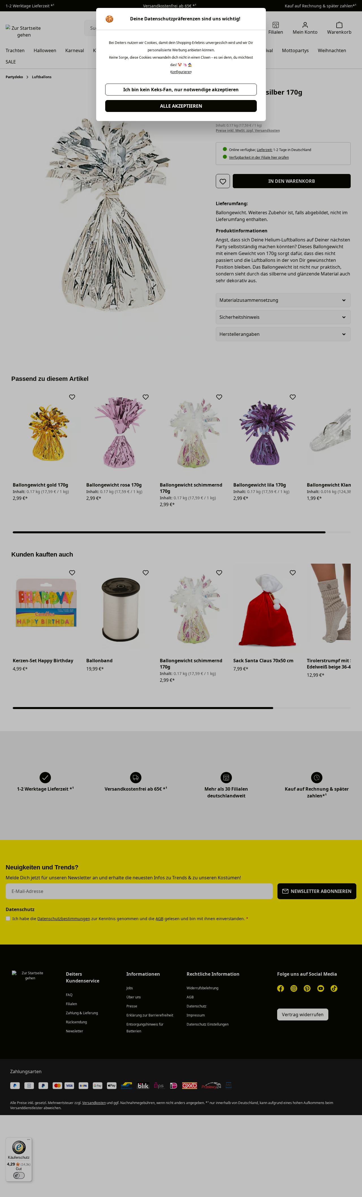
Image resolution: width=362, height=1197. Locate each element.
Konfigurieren (181, 72)
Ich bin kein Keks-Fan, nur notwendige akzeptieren (181, 89)
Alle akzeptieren (181, 106)
